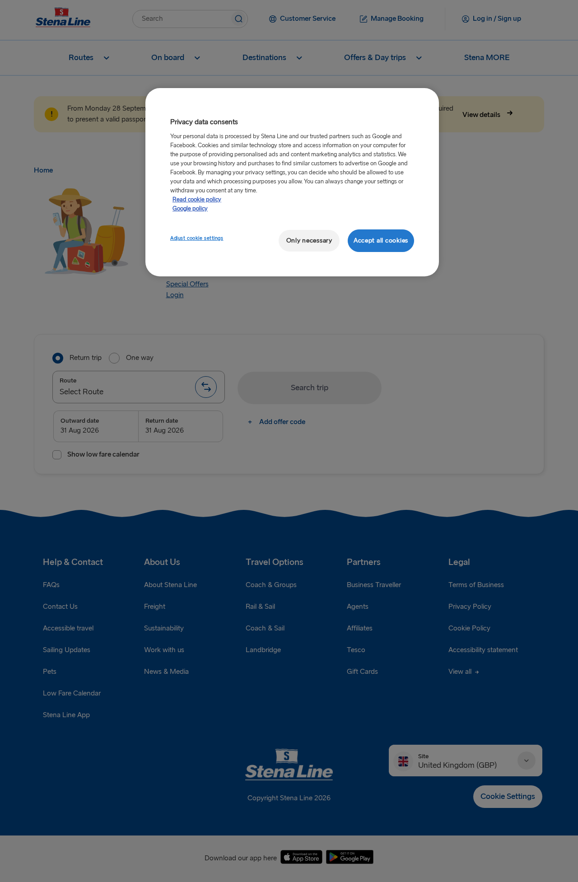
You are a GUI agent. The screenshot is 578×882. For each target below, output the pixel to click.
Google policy (190, 208)
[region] (292, 182)
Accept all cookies (381, 240)
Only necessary (309, 240)
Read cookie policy (196, 199)
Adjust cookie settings (197, 238)
